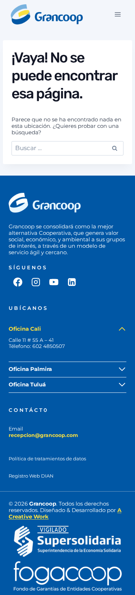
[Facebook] (18, 282)
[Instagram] (36, 282)
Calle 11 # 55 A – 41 (31, 340)
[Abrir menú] (117, 14)
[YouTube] (54, 282)
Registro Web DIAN (31, 476)
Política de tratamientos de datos (47, 458)
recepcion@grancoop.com (43, 435)
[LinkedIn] (72, 282)
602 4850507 (48, 346)
